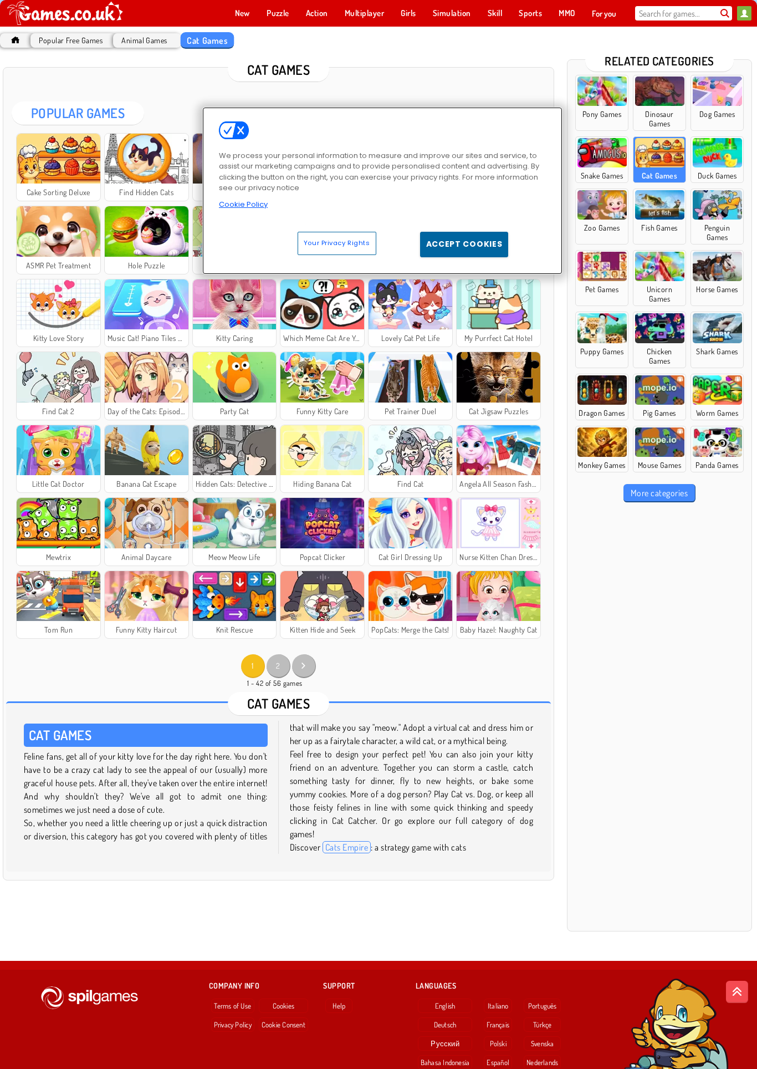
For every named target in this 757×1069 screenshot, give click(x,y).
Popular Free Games (71, 40)
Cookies (284, 1005)
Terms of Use (232, 1005)
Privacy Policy (233, 1024)
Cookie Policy (243, 204)
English (445, 1005)
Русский (445, 1043)
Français (498, 1024)
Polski (498, 1043)
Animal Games (144, 40)
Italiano (498, 1005)
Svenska (542, 1043)
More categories (659, 492)
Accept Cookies (464, 244)
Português (542, 1005)
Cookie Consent (283, 1024)
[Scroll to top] (737, 992)
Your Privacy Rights (337, 242)
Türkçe (542, 1024)
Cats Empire (346, 847)
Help (339, 1005)
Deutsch (445, 1024)
